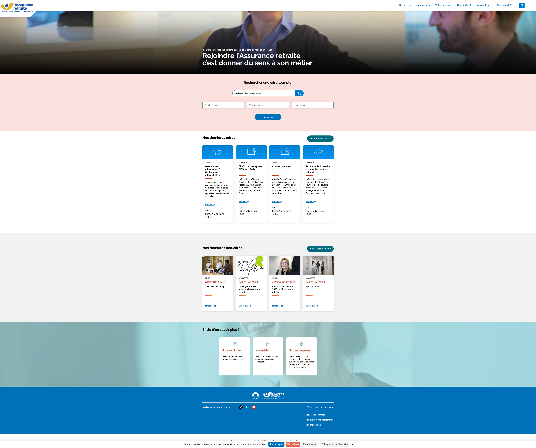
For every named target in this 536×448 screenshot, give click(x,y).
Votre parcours (443, 5)
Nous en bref (464, 5)
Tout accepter (276, 444)
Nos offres (405, 5)
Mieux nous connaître (315, 415)
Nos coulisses (484, 5)
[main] (268, 199)
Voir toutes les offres (320, 138)
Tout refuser (293, 444)
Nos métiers (423, 5)
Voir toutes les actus (320, 249)
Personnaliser (310, 444)
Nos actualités (504, 5)
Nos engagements (314, 425)
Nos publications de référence (319, 420)
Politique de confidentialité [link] (334, 444)
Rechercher (268, 117)
